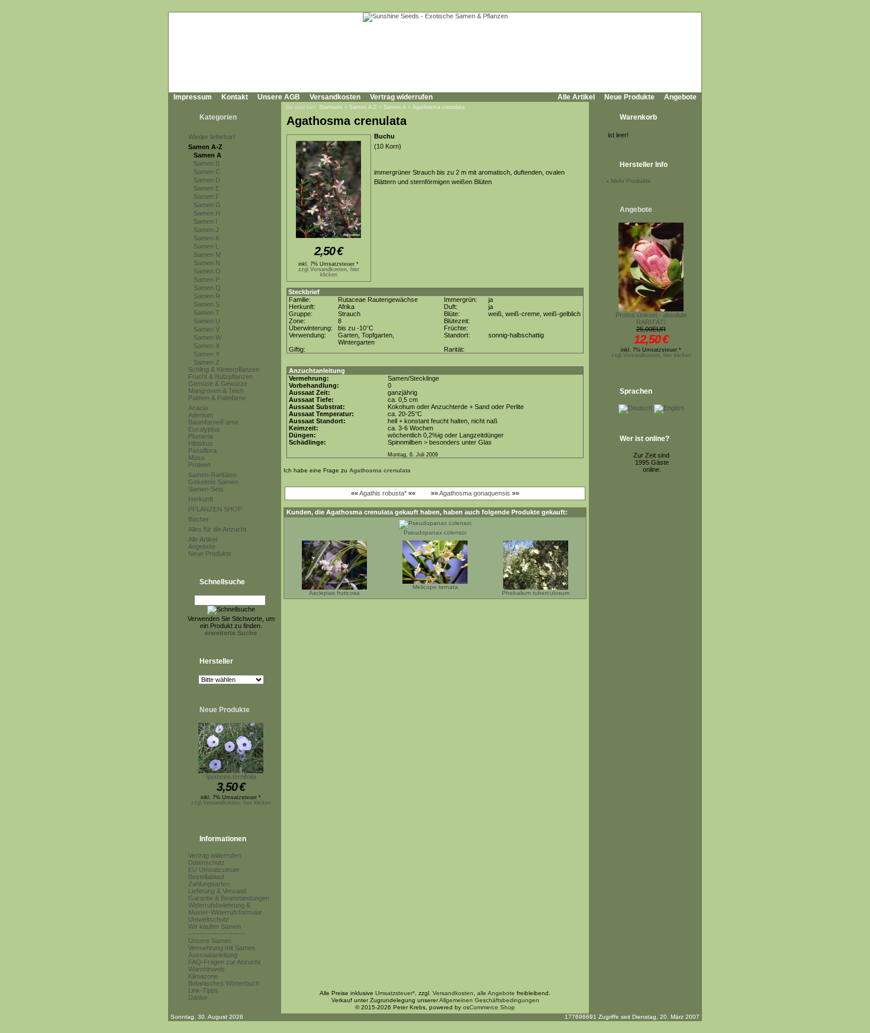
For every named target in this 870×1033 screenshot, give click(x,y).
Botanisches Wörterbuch (223, 983)
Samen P (207, 279)
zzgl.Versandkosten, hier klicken (231, 803)
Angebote (680, 97)
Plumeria (200, 436)
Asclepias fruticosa (334, 593)
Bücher (198, 519)
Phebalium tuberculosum (535, 593)
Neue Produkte (629, 97)
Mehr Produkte (631, 181)
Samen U (207, 320)
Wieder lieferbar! (211, 136)
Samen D (207, 180)
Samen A (207, 155)
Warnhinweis (206, 969)
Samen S (207, 304)
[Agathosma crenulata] (328, 238)
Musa (196, 457)
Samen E (207, 188)
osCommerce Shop (489, 1007)
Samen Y (207, 354)
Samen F (207, 196)
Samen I (205, 221)
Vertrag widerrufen (401, 97)
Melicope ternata (435, 587)
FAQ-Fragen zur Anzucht (224, 962)
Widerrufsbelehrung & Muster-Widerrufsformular (225, 909)
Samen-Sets (206, 489)
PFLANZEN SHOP (215, 509)
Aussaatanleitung (212, 954)
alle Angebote (496, 993)
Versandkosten (335, 97)
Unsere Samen (209, 940)
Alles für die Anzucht (217, 529)
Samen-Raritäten (212, 474)
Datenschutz (206, 862)
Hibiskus (200, 443)
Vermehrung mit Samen (221, 947)
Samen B (207, 163)
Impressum (192, 97)
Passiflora (202, 450)
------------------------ (216, 933)
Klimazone (203, 976)
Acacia (198, 407)
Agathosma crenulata (439, 107)
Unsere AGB (278, 97)
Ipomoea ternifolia (231, 776)
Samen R (207, 296)
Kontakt (234, 97)
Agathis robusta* (383, 493)
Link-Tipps (203, 990)
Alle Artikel (576, 97)
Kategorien (218, 117)
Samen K (207, 238)
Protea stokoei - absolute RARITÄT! (651, 318)
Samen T (207, 312)
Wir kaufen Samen (214, 926)
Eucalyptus (204, 429)
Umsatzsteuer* (395, 993)
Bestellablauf (206, 876)
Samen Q (207, 287)
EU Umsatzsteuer (214, 869)
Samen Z (207, 362)
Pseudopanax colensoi (435, 532)
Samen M (207, 254)
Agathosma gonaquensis (474, 493)
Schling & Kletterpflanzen (223, 369)
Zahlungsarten (209, 883)
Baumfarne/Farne (213, 422)
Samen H (207, 213)
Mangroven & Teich (216, 390)
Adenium (200, 415)
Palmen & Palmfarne (217, 397)
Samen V (207, 329)
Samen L (206, 246)
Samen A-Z (205, 146)
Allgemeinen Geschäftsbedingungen (489, 1000)
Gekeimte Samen (213, 481)
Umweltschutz (208, 919)
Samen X (207, 345)
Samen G (207, 204)
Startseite (331, 107)
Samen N (207, 262)
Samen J (206, 229)
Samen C (207, 171)
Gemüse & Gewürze (217, 383)
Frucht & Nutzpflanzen (220, 376)
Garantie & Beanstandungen (228, 898)
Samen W (207, 337)
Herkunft (200, 499)
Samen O (207, 271)
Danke (197, 997)
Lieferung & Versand (217, 890)
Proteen (199, 464)
